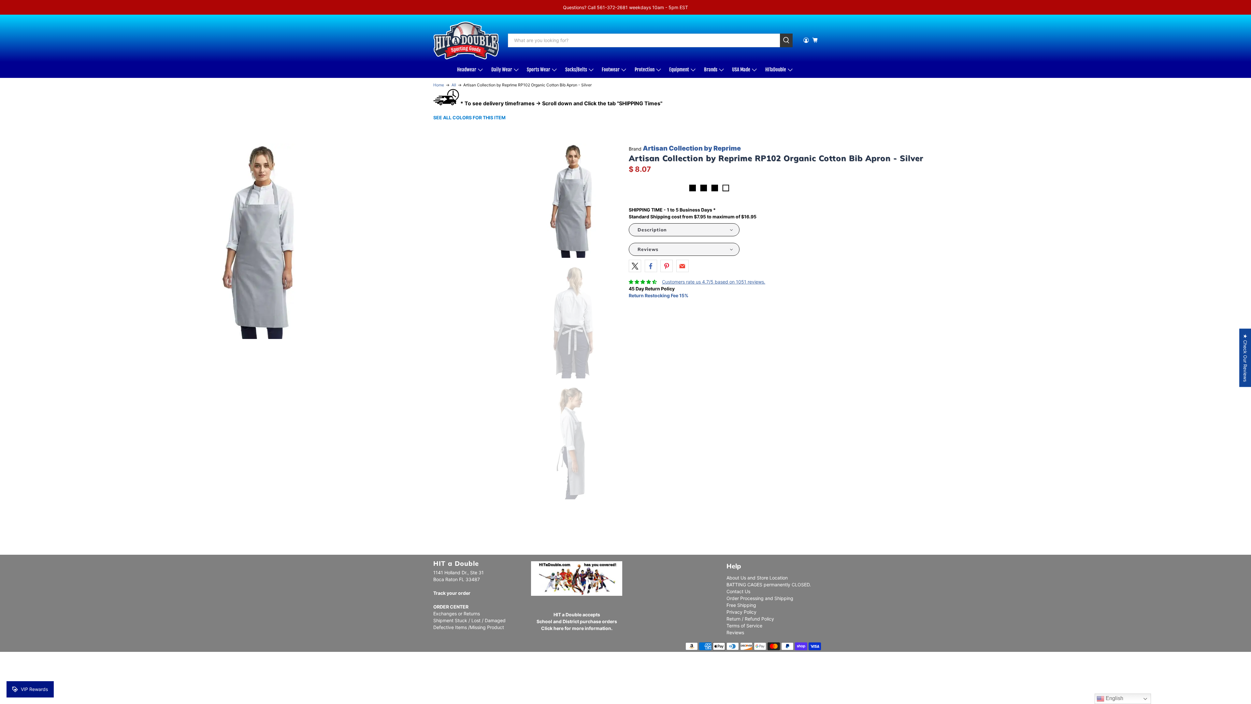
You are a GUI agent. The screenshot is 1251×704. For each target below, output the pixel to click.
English (1113, 698)
